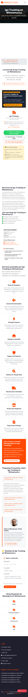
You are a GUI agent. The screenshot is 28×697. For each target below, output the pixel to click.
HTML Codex (17, 693)
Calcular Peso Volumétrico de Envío (14, 83)
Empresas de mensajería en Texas (11, 679)
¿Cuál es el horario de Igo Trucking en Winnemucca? (13, 510)
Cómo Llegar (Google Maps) (14, 142)
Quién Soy (4, 652)
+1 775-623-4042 (14, 127)
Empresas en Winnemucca (10, 243)
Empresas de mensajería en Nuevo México (13, 673)
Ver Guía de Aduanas (12, 460)
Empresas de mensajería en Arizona (11, 682)
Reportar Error (22, 690)
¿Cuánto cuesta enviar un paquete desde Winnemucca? (13, 498)
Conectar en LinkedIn (12, 543)
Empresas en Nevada (9, 241)
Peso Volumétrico (6, 649)
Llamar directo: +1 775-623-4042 (15, 137)
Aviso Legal (5, 660)
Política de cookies (7, 658)
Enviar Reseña (11, 586)
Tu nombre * (7, 568)
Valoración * (7, 561)
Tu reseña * (7, 574)
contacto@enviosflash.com (10, 655)
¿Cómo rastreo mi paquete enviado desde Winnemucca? (13, 504)
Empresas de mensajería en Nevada (11, 677)
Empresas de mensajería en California (11, 675)
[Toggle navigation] (25, 2)
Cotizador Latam (6, 647)
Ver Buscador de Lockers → (14, 105)
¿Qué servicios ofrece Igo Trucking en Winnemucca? (13, 478)
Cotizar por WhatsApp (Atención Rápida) (15, 132)
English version (7, 663)
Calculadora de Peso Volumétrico (11, 244)
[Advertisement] (14, 40)
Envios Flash (6, 691)
